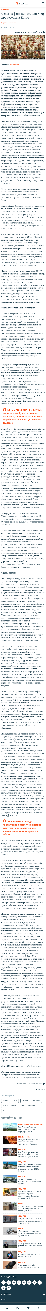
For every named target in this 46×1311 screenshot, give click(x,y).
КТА (17, 1308)
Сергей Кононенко (9, 23)
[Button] (20, 32)
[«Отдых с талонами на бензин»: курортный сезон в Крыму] (10, 1179)
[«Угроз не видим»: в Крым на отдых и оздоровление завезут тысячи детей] (10, 1219)
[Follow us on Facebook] (3, 1282)
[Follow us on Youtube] (14, 1282)
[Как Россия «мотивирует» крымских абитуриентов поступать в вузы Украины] (10, 1152)
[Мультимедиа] (7, 1308)
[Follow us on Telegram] (29, 1282)
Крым (20, 1229)
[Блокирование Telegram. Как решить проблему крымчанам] (10, 1244)
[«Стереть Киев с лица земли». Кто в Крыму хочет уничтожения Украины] (10, 1140)
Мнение (5, 10)
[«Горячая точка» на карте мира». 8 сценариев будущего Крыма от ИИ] (10, 1231)
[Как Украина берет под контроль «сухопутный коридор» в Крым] (10, 1127)
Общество (22, 1149)
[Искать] (38, 1308)
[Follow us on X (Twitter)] (8, 1282)
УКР (28, 1308)
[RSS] (40, 1282)
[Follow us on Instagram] (19, 1282)
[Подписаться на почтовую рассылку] (8, 1288)
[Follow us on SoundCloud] (34, 1282)
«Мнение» (14, 65)
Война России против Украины (30, 1125)
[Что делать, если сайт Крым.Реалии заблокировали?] (10, 1265)
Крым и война (23, 1137)
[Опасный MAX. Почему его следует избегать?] (10, 1255)
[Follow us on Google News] (24, 1282)
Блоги (20, 1204)
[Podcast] (3, 1288)
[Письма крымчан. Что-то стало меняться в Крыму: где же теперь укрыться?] (10, 1206)
